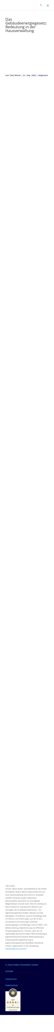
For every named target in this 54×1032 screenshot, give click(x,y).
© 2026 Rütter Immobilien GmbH (21, 965)
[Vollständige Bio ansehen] (28, 949)
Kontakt (9, 971)
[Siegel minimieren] (19, 992)
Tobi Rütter (15, 75)
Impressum (11, 979)
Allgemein (43, 75)
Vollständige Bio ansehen (16, 949)
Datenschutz (11, 985)
